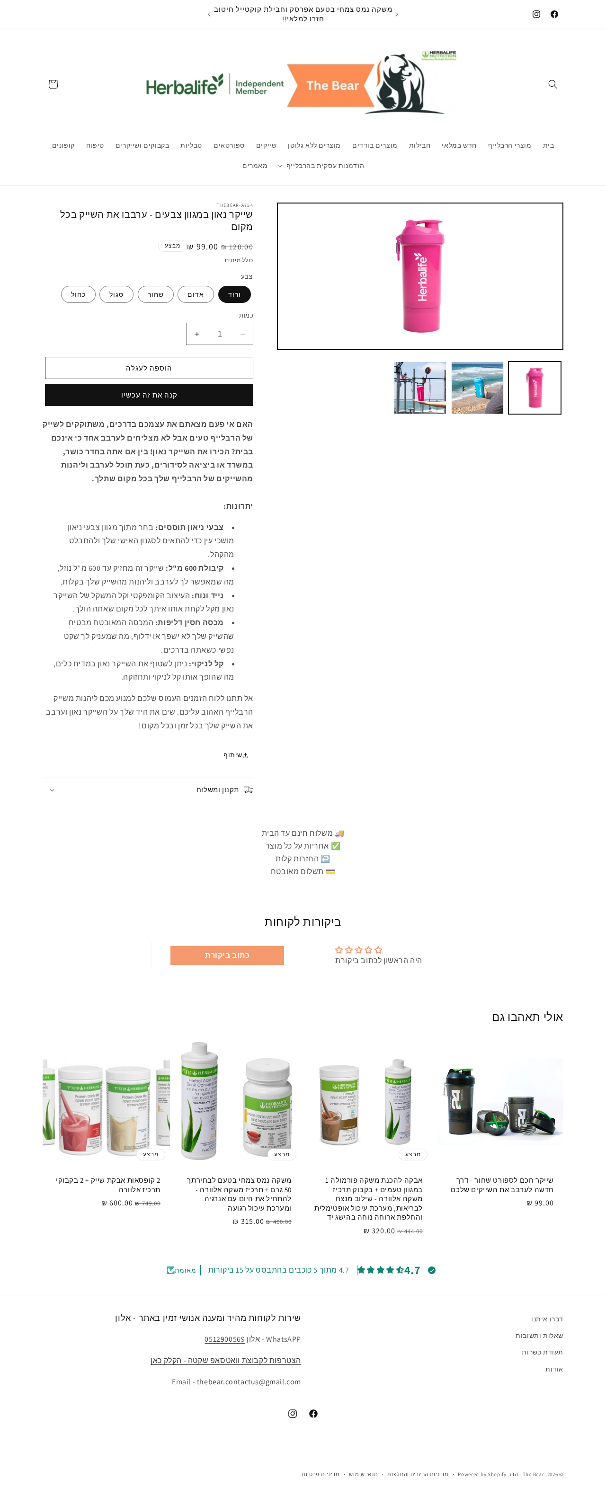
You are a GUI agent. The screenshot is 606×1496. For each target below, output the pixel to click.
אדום (195, 294)
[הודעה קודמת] (396, 14)
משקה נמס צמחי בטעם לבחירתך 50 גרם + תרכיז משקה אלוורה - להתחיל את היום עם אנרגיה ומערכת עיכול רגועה (239, 1194)
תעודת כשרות (542, 1352)
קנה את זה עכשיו (149, 394)
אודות (554, 1368)
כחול (78, 294)
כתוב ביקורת (227, 955)
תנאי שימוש (363, 1473)
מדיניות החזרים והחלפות (417, 1473)
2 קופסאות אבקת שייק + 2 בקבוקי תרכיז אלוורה (108, 1185)
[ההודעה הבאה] (209, 14)
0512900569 (225, 1339)
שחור (156, 294)
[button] (553, 84)
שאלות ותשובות (539, 1335)
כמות (246, 315)
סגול (116, 294)
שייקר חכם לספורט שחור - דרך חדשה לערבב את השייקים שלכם (502, 1185)
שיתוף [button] (232, 755)
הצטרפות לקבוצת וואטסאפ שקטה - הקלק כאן (226, 1360)
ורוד (234, 294)
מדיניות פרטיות (321, 1473)
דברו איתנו (547, 1319)
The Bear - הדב (526, 1474)
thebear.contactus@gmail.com (249, 1382)
